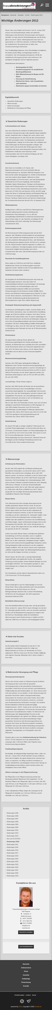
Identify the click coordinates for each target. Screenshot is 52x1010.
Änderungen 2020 (12, 873)
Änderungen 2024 (12, 861)
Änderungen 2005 (12, 824)
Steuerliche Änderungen (15, 101)
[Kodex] (29, 1001)
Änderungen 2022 (12, 867)
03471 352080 (27, 923)
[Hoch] (6, 122)
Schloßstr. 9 (27, 914)
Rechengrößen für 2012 (24, 67)
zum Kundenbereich (26, 946)
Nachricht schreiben (26, 932)
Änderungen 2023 (12, 864)
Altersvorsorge (12, 103)
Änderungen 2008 (12, 816)
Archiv (27, 15)
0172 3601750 (27, 921)
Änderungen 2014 (12, 833)
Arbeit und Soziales (13, 106)
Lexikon (28, 995)
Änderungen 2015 (12, 850)
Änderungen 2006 (12, 821)
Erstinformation (19, 995)
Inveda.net (38, 1006)
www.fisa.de (26, 928)
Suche (34, 995)
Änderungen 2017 (12, 853)
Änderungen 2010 (12, 830)
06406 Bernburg (26, 916)
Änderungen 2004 (12, 827)
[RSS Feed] (22, 1001)
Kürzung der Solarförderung (26, 79)
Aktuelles (21, 15)
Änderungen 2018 (12, 856)
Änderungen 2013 (12, 836)
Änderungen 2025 (12, 859)
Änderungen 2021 (12, 870)
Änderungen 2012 (13, 841)
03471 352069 (27, 918)
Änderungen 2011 (12, 844)
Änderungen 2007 (12, 818)
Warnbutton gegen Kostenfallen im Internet (31, 86)
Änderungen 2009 (12, 813)
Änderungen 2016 (12, 847)
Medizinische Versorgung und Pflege (19, 108)
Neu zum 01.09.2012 (13, 838)
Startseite (13, 15)
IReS (20, 1006)
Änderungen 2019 (12, 876)
